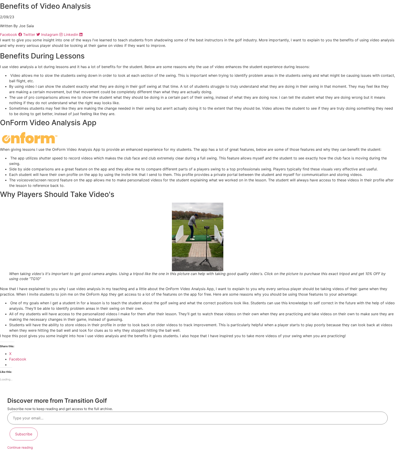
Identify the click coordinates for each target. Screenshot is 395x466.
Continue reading (20, 447)
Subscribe (23, 434)
